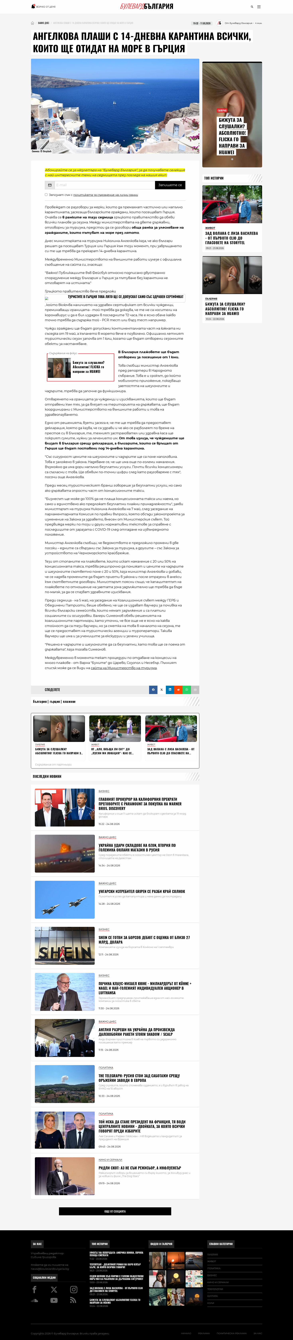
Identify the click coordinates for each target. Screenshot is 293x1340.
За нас (37, 1244)
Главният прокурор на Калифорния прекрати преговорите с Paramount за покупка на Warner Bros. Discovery (140, 804)
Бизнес (212, 1275)
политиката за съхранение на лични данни (105, 195)
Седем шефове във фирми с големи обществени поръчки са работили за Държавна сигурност (117, 1278)
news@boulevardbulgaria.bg (50, 1268)
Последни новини (47, 776)
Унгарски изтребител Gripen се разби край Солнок (142, 891)
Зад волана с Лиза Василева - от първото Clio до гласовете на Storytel (231, 238)
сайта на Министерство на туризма (124, 668)
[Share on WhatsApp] (187, 690)
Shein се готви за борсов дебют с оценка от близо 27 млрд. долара (144, 940)
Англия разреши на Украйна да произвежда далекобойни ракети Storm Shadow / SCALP (137, 1032)
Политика (213, 1268)
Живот (211, 1261)
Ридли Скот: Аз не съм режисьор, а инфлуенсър (140, 1167)
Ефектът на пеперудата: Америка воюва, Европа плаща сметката (116, 1254)
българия (40, 701)
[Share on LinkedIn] (170, 690)
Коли (210, 1303)
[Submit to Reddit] (178, 690)
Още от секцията (115, 1211)
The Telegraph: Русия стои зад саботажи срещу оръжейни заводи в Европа (139, 1078)
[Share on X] (161, 690)
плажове (69, 701)
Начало (186, 1333)
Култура (212, 1296)
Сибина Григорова (43, 1257)
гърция (55, 701)
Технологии (215, 1289)
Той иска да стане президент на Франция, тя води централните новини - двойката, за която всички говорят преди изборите (142, 1126)
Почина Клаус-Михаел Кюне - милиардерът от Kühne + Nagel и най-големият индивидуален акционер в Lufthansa (145, 988)
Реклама (204, 1333)
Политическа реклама (232, 1333)
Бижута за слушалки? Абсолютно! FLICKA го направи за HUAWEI (232, 136)
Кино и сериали (218, 1282)
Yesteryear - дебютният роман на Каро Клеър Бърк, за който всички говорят (115, 1266)
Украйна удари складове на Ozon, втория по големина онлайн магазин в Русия (137, 847)
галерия (212, 1254)
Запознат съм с (93, 195)
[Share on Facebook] (153, 690)
